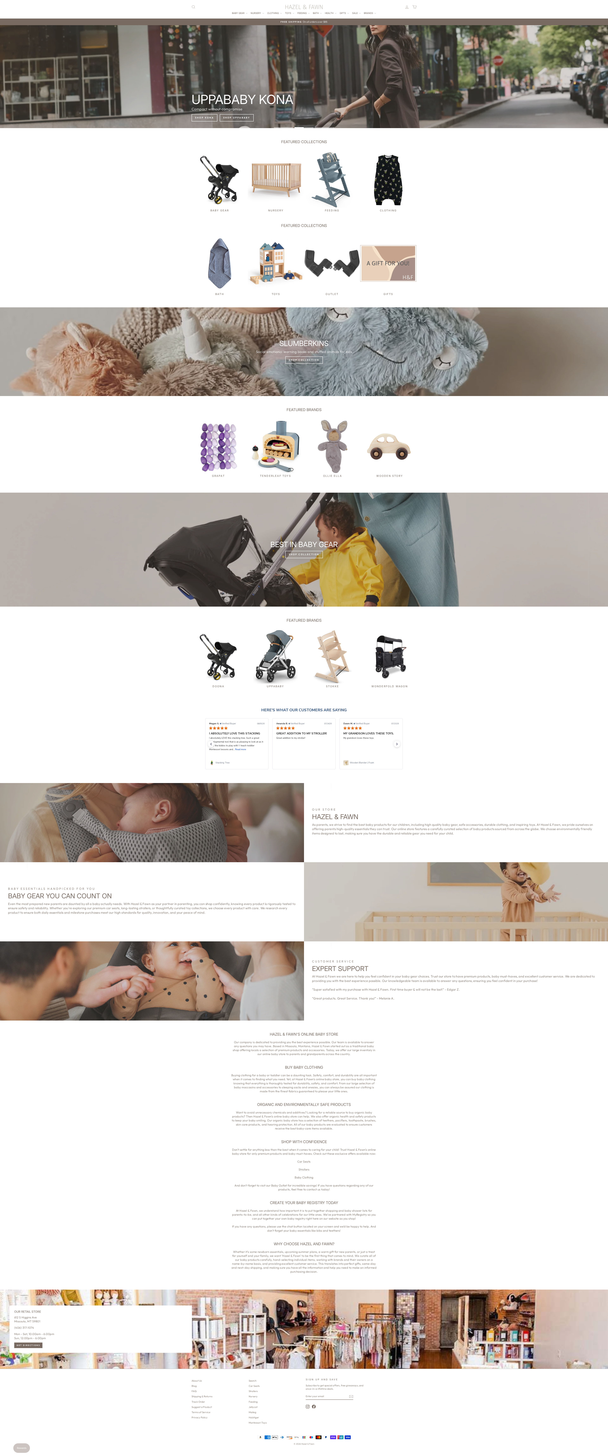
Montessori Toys (258, 1422)
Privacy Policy (199, 1417)
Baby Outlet (279, 1185)
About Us (197, 1380)
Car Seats (303, 1161)
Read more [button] (374, 749)
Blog (194, 1385)
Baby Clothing (304, 1177)
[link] (237, 762)
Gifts (343, 13)
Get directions (28, 1345)
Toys (288, 13)
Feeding (302, 13)
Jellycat (253, 1406)
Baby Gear (238, 13)
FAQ (194, 1391)
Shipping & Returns (202, 1396)
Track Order (198, 1401)
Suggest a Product (202, 1406)
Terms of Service (201, 1412)
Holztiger (254, 1417)
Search (252, 1380)
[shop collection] (304, 351)
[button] (211, 744)
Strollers (304, 1169)
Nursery (256, 13)
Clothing (273, 13)
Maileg (252, 1412)
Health (329, 13)
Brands (369, 13)
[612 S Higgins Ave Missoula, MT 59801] (304, 1329)
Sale (355, 13)
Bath (316, 13)
